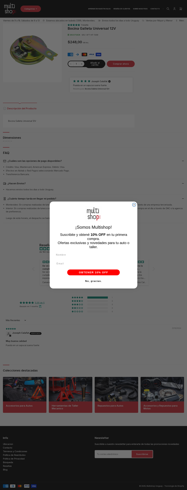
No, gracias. (93, 281)
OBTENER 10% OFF (93, 272)
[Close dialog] (134, 204)
